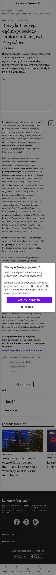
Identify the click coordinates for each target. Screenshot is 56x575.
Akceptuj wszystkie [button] (29, 299)
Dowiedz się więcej (21, 293)
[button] (28, 307)
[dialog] (28, 287)
